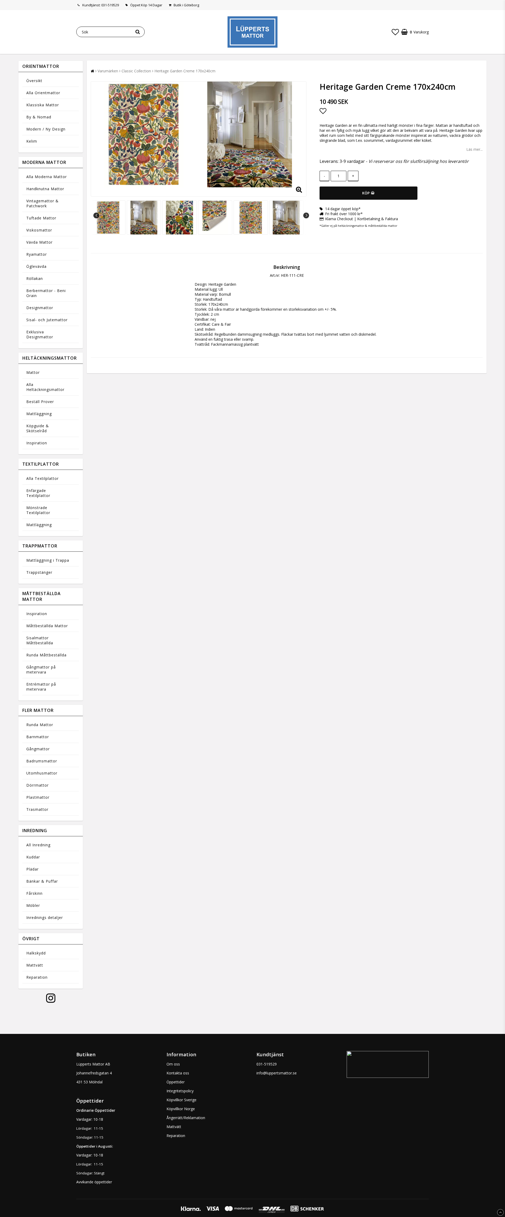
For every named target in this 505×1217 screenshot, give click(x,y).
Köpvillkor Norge (180, 1108)
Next (306, 215)
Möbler (33, 905)
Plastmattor (37, 797)
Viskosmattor (39, 230)
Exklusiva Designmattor (39, 334)
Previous (96, 215)
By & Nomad (38, 116)
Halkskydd (36, 953)
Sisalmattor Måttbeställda (39, 640)
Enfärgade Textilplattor (38, 493)
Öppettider (175, 1081)
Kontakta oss (177, 1072)
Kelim (31, 141)
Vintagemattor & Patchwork (42, 203)
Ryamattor (36, 254)
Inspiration (36, 442)
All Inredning (38, 844)
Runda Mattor (39, 724)
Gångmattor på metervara (41, 670)
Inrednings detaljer (44, 917)
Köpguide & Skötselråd (37, 428)
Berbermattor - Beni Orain (46, 293)
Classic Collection (136, 70)
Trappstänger (39, 572)
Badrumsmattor (41, 760)
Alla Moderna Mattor (46, 176)
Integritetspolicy (180, 1090)
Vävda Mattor (39, 242)
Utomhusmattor (41, 773)
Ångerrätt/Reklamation (185, 1117)
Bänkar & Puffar (42, 881)
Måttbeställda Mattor (47, 625)
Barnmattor (37, 736)
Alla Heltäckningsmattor (45, 387)
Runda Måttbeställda (46, 654)
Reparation (37, 977)
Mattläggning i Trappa (47, 560)
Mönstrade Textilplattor (38, 510)
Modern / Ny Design (45, 129)
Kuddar (33, 856)
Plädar (32, 869)
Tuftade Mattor (41, 217)
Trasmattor (37, 809)
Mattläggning (39, 413)
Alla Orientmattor (43, 92)
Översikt (34, 80)
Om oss (173, 1064)
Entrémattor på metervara (41, 687)
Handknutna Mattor (45, 188)
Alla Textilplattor (42, 478)
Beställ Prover (40, 401)
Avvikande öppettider (94, 1181)
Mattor (33, 372)
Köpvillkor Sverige (181, 1099)
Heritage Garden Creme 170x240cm (184, 70)
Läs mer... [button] (474, 149)
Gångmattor (38, 748)
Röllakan (34, 278)
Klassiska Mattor (42, 104)
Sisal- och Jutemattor (47, 319)
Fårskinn (34, 893)
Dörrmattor (37, 785)
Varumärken (108, 70)
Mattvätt (34, 965)
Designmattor (39, 307)
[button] (395, 31)
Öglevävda (36, 266)
